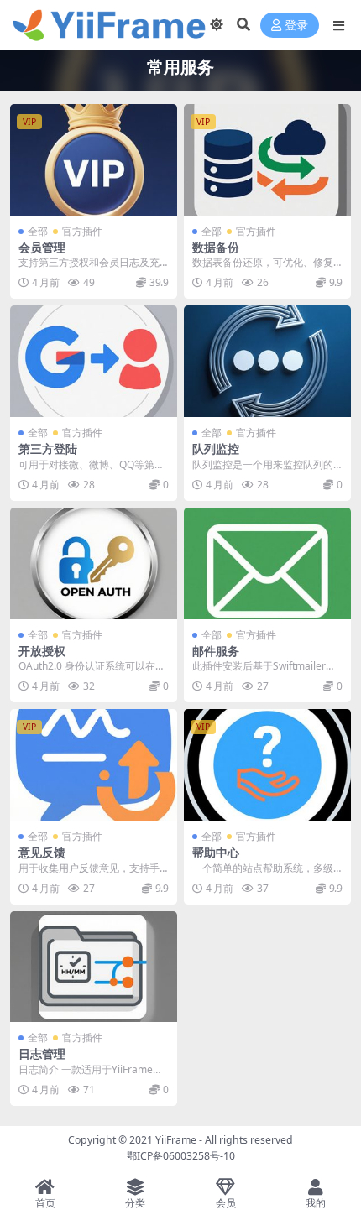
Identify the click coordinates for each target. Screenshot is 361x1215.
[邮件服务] (267, 563)
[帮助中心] (267, 765)
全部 (38, 231)
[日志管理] (93, 967)
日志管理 (41, 1053)
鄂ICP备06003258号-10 (181, 1156)
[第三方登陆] (93, 361)
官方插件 (82, 231)
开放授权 (41, 651)
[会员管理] (93, 160)
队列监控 (215, 448)
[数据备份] (267, 160)
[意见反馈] (93, 765)
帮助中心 (215, 852)
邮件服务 (215, 651)
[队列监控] (267, 361)
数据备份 (215, 247)
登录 (296, 25)
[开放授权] (93, 563)
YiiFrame (175, 1140)
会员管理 (41, 247)
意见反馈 (41, 852)
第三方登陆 (47, 448)
